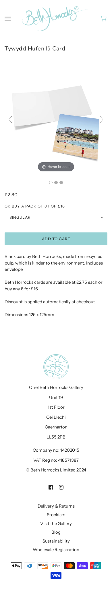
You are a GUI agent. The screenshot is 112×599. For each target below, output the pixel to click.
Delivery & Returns (56, 506)
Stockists (56, 514)
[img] (51, 487)
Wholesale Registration (56, 549)
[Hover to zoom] (56, 122)
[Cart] (104, 19)
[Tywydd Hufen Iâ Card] (51, 182)
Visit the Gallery (56, 523)
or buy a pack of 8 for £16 (35, 206)
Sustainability (56, 541)
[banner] (55, 18)
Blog (56, 532)
